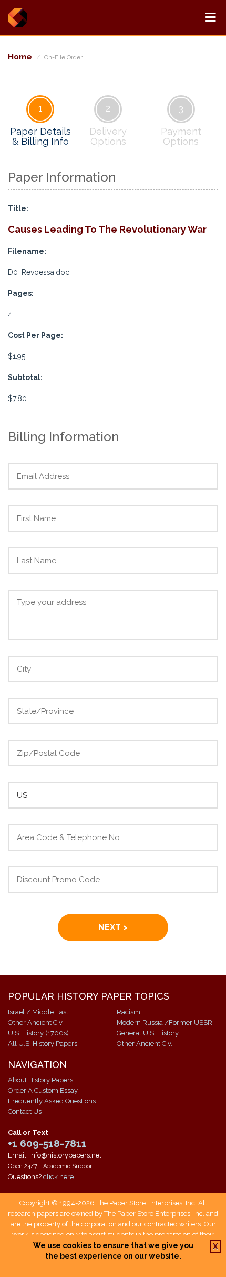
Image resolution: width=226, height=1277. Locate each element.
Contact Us (25, 1111)
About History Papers (40, 1080)
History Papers (17, 17)
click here (58, 1177)
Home (20, 57)
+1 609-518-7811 (47, 1143)
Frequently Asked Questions (52, 1101)
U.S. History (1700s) (38, 1033)
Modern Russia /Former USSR (164, 1022)
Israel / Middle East (38, 1012)
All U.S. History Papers (42, 1043)
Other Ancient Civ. (36, 1022)
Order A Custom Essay (43, 1090)
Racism (128, 1012)
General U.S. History (148, 1033)
